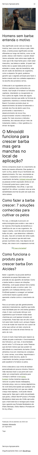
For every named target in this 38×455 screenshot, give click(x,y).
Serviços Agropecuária (10, 4)
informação (12, 424)
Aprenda (5, 424)
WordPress (26, 451)
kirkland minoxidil (25, 179)
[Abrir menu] (34, 4)
